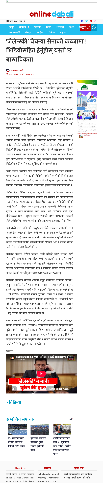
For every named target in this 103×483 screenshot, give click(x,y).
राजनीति (34, 28)
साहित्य (21, 34)
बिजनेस (74, 28)
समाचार (20, 28)
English (42, 34)
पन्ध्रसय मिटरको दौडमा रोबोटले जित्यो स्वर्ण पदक (16, 444)
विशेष (64, 28)
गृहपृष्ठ (10, 28)
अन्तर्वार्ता (55, 28)
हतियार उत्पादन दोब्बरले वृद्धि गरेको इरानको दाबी (38, 446)
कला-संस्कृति (87, 28)
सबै (70, 421)
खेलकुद (11, 34)
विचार (44, 28)
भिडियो (31, 34)
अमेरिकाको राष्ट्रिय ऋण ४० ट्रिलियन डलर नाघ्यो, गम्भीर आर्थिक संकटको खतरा (62, 448)
